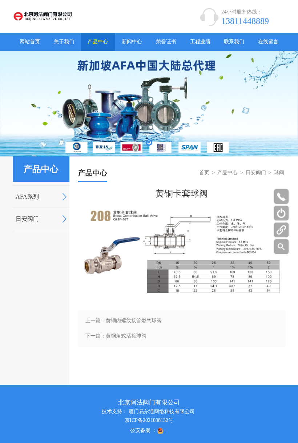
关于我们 (64, 41)
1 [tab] (149, 144)
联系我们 (234, 41)
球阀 (279, 172)
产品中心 (98, 41)
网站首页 (30, 41)
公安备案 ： (143, 430)
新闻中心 (132, 41)
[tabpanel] (149, 103)
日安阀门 (27, 219)
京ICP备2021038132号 (149, 420)
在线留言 (268, 41)
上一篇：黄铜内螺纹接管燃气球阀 (123, 320)
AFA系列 (27, 196)
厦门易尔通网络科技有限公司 (162, 411)
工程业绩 (200, 41)
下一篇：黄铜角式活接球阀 (115, 336)
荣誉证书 (166, 41)
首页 (204, 172)
